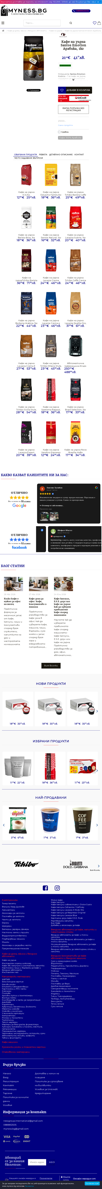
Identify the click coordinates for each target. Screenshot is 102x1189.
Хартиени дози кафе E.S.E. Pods (67, 907)
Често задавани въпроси (28, 158)
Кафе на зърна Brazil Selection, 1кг (75, 408)
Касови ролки (9, 974)
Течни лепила (57, 993)
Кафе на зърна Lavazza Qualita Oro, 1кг (75, 321)
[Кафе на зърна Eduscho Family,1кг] (51, 175)
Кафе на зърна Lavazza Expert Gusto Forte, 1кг (26, 451)
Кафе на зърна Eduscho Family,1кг (51, 193)
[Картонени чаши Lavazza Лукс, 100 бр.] (50, 809)
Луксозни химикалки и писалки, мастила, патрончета (22, 1017)
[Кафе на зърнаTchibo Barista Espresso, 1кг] (26, 260)
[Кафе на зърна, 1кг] (17, 755)
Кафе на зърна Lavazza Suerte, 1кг (75, 236)
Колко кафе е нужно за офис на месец (12, 591)
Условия (7, 1094)
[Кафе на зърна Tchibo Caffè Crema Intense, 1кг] (75, 260)
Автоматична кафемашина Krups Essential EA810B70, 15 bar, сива (75, 364)
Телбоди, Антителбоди (63, 988)
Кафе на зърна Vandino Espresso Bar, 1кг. (51, 451)
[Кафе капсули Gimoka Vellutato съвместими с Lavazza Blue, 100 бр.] (82, 696)
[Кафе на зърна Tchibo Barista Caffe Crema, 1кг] (75, 175)
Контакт (79, 154)
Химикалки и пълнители (63, 980)
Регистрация (11, 1071)
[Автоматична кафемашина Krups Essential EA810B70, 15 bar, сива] (75, 346)
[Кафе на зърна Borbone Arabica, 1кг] (26, 303)
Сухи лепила (57, 996)
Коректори (8, 994)
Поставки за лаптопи (13, 906)
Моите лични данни (66, 1169)
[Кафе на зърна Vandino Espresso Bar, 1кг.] (51, 432)
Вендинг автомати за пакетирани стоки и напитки (73, 940)
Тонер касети (9, 893)
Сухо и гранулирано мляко (64, 950)
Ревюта (43, 154)
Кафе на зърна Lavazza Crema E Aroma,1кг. (26, 364)
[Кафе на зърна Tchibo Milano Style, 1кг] (51, 346)
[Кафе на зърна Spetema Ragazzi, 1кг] (51, 389)
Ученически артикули (13, 1003)
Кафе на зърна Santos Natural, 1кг (51, 236)
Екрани (5, 912)
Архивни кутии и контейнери (17, 985)
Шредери (6, 915)
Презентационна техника (15, 938)
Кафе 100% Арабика (70, 138)
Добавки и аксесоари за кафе (65, 915)
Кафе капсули (57, 892)
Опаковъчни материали (16, 1041)
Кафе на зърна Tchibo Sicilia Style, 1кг (26, 408)
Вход (5, 1067)
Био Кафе (55, 912)
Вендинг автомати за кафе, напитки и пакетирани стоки (74, 920)
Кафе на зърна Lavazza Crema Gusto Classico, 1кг (51, 279)
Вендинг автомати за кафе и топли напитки (69, 925)
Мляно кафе (57, 889)
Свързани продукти (25, 154)
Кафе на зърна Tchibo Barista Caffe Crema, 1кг (75, 193)
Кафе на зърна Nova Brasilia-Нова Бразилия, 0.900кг (75, 451)
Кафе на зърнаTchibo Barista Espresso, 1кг (26, 279)
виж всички (51, 655)
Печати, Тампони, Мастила (65, 963)
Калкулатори (8, 1005)
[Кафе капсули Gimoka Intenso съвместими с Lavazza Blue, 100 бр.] (17, 696)
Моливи (55, 970)
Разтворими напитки (62, 910)
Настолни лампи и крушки (15, 922)
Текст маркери (9, 1012)
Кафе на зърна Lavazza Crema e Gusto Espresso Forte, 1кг (51, 321)
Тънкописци (8, 1009)
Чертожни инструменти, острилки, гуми (23, 1023)
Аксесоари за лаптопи (13, 902)
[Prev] (3, 814)
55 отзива (25, 501)
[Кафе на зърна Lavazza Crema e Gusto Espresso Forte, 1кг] (51, 303)
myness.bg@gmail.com (16, 1118)
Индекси (55, 983)
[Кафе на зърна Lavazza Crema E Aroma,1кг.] (26, 346)
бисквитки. (29, 1186)
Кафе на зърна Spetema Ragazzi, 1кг (51, 408)
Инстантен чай (10, 962)
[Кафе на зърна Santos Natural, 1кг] (51, 217)
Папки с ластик (59, 968)
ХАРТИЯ (6, 969)
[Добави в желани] (62, 90)
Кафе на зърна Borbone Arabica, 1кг (26, 321)
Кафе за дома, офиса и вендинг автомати (27, 31)
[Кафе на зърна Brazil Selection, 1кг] (75, 389)
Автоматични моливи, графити (18, 1025)
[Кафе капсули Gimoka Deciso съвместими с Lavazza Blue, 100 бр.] (50, 696)
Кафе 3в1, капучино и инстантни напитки (23, 955)
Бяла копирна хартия (13, 971)
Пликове (6, 983)
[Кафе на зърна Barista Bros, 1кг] (26, 217)
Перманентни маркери (14, 1020)
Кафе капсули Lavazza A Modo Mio (67, 899)
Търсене (7, 1083)
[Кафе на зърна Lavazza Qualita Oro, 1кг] (75, 303)
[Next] (96, 701)
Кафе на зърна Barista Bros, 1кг (26, 236)
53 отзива (25, 532)
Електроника (10, 889)
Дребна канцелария (61, 975)
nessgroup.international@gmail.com (23, 1110)
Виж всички (95, 859)
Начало (7, 1063)
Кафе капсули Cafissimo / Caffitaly (67, 896)
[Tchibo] (26, 854)
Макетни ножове (11, 998)
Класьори (6, 980)
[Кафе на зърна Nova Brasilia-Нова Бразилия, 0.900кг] (75, 432)
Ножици (55, 960)
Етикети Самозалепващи (15, 976)
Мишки (5, 931)
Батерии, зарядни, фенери (15, 919)
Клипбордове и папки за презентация (21, 989)
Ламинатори (8, 899)
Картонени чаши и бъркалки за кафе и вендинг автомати (21, 958)
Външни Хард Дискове (13, 896)
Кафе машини (10, 1031)
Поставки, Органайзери (63, 965)
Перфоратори (58, 958)
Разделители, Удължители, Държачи (69, 955)
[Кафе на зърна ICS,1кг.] (26, 175)
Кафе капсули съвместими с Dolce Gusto (71, 894)
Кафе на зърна (55, 31)
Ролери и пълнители (12, 1007)
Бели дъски (56, 991)
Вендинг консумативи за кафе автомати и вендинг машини (68, 946)
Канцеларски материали (16, 966)
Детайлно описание (61, 154)
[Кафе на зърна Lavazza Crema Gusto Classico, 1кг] (51, 260)
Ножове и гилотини (12, 1000)
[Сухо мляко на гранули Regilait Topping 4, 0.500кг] (17, 809)
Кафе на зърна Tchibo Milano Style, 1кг (51, 364)
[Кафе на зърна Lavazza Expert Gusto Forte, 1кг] (26, 432)
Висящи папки (9, 987)
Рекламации (10, 1079)
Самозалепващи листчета (64, 978)
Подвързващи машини (13, 928)
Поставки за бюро (60, 973)
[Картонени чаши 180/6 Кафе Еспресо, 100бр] (82, 809)
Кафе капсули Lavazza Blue (64, 905)
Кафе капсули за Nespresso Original (68, 902)
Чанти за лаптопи (11, 909)
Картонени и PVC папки (14, 978)
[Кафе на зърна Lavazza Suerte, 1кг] (75, 217)
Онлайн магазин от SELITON (84, 1169)
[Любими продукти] (94, 23)
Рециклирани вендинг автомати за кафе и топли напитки (73, 930)
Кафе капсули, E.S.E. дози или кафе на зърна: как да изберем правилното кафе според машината (62, 596)
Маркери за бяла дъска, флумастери (20, 1014)
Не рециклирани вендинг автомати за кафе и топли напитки (73, 935)
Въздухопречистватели (14, 925)
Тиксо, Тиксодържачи (61, 986)
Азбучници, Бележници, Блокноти (19, 996)
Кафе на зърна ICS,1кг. (26, 193)
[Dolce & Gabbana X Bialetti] (75, 854)
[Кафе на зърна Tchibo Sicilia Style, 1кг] (26, 389)
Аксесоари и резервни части (16, 935)
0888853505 (82, 11)
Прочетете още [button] (46, 509)
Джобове (6, 991)
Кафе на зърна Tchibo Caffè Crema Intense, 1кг (75, 279)
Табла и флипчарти (11, 1027)
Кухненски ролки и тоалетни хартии (24, 1036)
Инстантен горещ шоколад (16, 953)
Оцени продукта (65, 125)
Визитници (57, 953)
